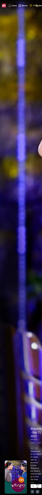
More (32, 482)
